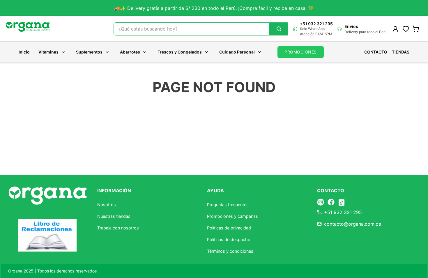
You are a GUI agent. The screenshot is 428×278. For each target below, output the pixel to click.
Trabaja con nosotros (118, 227)
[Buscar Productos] (279, 28)
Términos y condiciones (230, 251)
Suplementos (89, 51)
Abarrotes (130, 51)
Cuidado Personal (237, 51)
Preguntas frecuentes (228, 204)
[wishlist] (405, 29)
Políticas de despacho (228, 239)
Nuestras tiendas (113, 216)
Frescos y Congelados (180, 51)
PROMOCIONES (300, 51)
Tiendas (400, 52)
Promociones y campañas (232, 216)
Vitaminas (48, 51)
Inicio (24, 52)
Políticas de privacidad (229, 227)
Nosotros (106, 204)
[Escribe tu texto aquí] (320, 202)
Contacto (375, 52)
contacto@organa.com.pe (352, 224)
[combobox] (201, 28)
